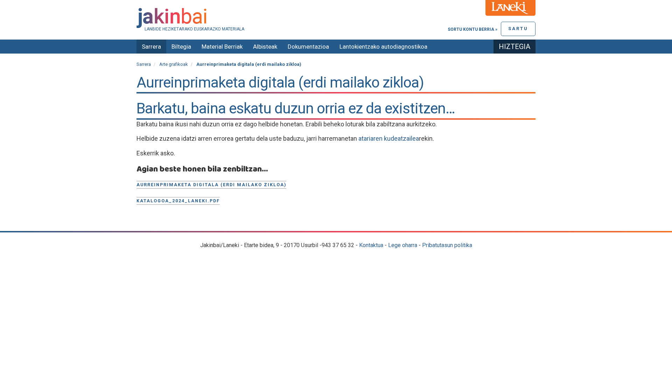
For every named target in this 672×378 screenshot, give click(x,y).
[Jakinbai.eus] (336, 18)
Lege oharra (402, 245)
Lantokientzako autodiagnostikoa (383, 46)
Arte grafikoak (173, 64)
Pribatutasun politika (447, 245)
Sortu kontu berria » (472, 29)
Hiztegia (514, 46)
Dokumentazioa (308, 46)
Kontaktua (371, 245)
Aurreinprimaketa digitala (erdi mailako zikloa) (211, 184)
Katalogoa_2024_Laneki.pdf (178, 200)
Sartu (518, 28)
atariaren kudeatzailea (388, 138)
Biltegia (181, 46)
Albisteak (265, 46)
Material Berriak (222, 46)
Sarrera (151, 46)
